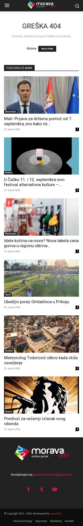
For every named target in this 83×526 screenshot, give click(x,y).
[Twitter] (41, 489)
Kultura (8, 172)
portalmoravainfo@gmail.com (53, 474)
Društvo (9, 351)
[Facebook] (28, 489)
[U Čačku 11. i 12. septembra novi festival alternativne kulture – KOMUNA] (41, 156)
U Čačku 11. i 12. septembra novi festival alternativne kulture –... (34, 182)
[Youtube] (54, 489)
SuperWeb (56, 513)
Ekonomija (10, 112)
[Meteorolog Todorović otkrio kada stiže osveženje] (41, 334)
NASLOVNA (47, 48)
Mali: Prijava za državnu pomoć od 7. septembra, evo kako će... (38, 121)
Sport (8, 295)
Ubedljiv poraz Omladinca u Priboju (36, 301)
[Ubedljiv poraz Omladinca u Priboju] (41, 278)
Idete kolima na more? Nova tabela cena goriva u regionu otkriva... (41, 243)
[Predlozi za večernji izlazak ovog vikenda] (41, 395)
